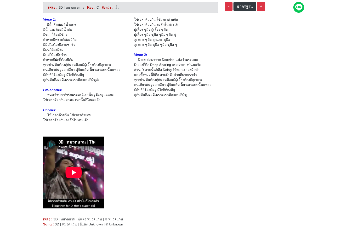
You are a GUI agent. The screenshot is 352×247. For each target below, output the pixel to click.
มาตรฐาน (245, 6)
